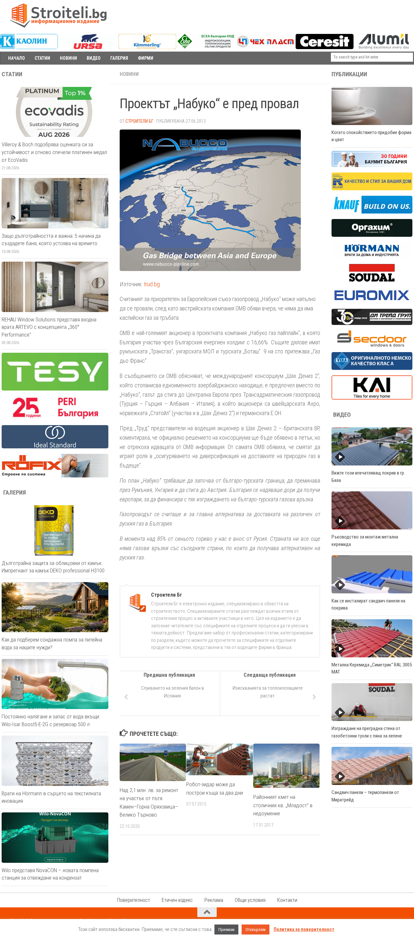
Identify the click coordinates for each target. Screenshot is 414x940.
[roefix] (55, 476)
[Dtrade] (372, 323)
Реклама (213, 900)
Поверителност (133, 900)
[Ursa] (88, 47)
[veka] (372, 368)
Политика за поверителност (304, 929)
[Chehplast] (265, 47)
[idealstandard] (55, 447)
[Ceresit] (325, 47)
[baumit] (372, 165)
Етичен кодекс (177, 900)
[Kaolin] (29, 47)
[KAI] (372, 398)
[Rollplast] (372, 189)
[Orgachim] (372, 235)
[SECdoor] (372, 345)
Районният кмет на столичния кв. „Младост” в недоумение (282, 805)
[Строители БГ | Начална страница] (58, 15)
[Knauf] (372, 212)
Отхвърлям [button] (255, 929)
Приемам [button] (226, 929)
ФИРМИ (145, 58)
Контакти (287, 900)
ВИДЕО (94, 58)
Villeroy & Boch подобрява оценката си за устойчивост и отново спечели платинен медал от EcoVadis (54, 152)
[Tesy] (55, 389)
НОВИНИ (68, 58)
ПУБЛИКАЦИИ (349, 74)
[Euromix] (372, 302)
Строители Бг (139, 121)
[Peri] (55, 418)
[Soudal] (372, 280)
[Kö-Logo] (147, 47)
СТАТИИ (42, 58)
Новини (129, 74)
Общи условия (250, 900)
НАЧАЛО (16, 58)
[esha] (206, 47)
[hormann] (372, 257)
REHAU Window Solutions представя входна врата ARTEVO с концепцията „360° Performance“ (49, 327)
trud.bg (152, 284)
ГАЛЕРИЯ (119, 58)
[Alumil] (384, 47)
